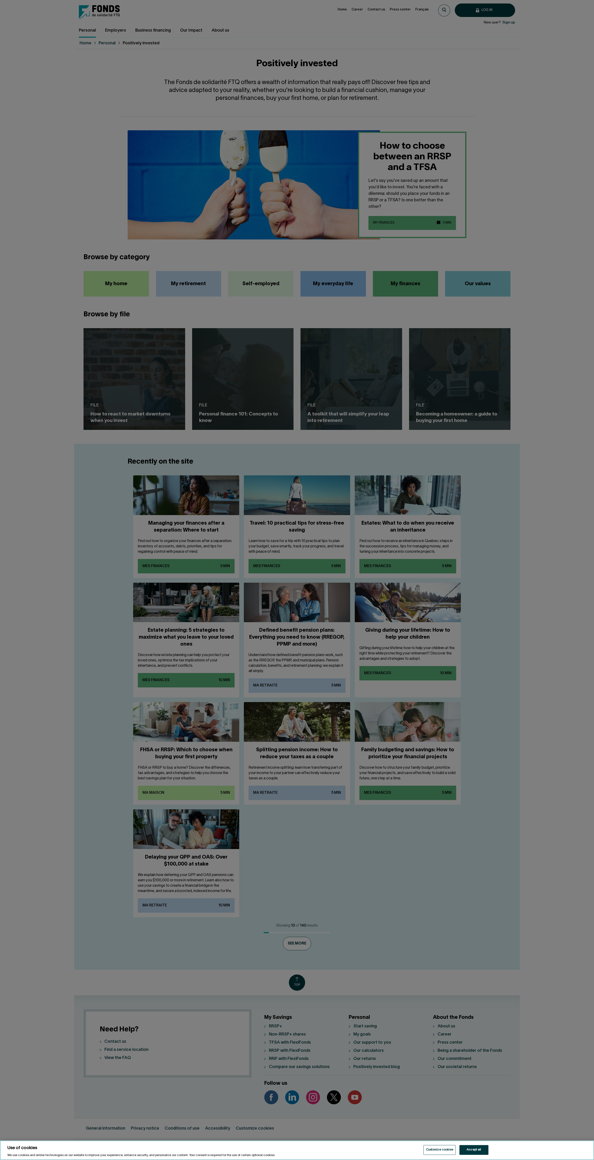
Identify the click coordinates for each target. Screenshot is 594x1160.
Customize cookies (439, 1149)
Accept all (474, 1149)
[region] (297, 1150)
